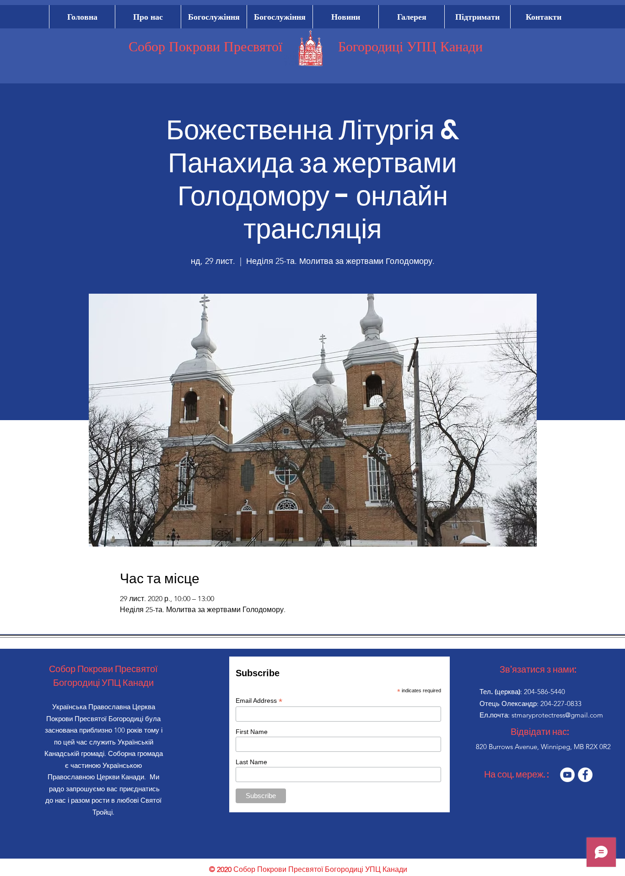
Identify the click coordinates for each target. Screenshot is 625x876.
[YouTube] (567, 774)
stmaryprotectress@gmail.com (557, 715)
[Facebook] (585, 774)
